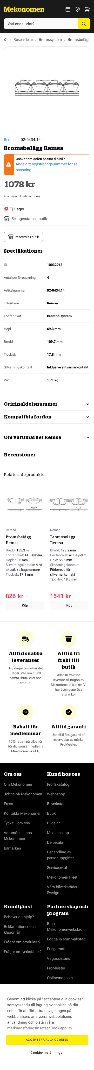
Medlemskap (58, 832)
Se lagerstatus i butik (29, 218)
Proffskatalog (58, 784)
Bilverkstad (56, 803)
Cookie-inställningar (47, 1053)
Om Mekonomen (18, 784)
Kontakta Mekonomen (22, 813)
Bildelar (53, 823)
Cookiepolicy (61, 1028)
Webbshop (56, 794)
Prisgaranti (56, 948)
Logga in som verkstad (66, 939)
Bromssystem (50, 39)
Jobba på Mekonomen (23, 794)
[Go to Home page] (24, 9)
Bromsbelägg (79, 39)
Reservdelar (23, 39)
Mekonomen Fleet (62, 877)
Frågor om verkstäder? (23, 951)
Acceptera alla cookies (47, 1039)
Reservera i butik (27, 237)
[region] (47, 1027)
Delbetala (55, 842)
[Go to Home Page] (6, 40)
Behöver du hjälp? (19, 917)
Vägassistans (58, 958)
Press (8, 803)
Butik (51, 813)
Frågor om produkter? (22, 942)
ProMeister (56, 968)
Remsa (10, 139)
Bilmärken (12, 848)
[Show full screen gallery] (47, 87)
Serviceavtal (57, 867)
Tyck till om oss (17, 823)
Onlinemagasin (60, 977)
